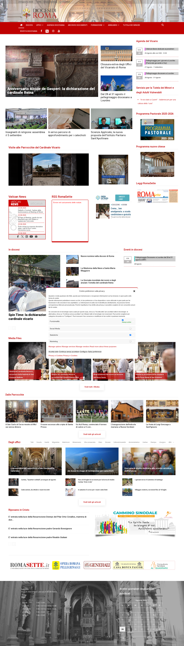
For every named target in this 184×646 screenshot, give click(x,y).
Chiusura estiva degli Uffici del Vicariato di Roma (116, 66)
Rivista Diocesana (28, 31)
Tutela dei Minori (131, 25)
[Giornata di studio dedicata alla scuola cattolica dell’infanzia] (148, 464)
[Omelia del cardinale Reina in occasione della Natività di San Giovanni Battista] (29, 361)
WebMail (66, 2)
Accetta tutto (53, 352)
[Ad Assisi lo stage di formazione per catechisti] (92, 464)
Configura (83, 352)
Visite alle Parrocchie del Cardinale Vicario (34, 147)
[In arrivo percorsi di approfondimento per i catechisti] (69, 118)
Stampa (153, 442)
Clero (100, 442)
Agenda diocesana (55, 25)
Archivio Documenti (77, 25)
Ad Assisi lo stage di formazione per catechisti (91, 471)
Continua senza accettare (69, 352)
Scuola (39, 442)
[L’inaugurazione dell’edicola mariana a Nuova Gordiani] (127, 411)
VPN (39, 2)
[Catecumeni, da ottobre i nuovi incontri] (14, 492)
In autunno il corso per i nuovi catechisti (92, 490)
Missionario (77, 442)
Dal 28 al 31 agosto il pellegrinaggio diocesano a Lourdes (116, 97)
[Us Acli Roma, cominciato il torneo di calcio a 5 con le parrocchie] (92, 411)
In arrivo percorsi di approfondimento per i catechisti (67, 134)
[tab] (18, 203)
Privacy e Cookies (56, 355)
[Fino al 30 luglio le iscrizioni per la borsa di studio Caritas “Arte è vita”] (70, 482)
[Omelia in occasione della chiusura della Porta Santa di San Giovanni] (155, 361)
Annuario (112, 25)
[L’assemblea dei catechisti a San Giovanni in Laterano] (35, 464)
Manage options (55, 346)
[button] (134, 291)
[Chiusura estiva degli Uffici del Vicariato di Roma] (116, 53)
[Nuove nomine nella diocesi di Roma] (72, 259)
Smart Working (50, 2)
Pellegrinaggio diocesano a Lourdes (160, 73)
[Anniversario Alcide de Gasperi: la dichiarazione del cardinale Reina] (52, 71)
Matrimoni (66, 442)
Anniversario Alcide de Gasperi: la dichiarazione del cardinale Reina (51, 91)
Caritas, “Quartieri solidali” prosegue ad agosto (38, 480)
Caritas (145, 442)
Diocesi (29, 25)
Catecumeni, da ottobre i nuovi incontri (35, 490)
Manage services (68, 346)
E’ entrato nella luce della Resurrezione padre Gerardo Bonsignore (40, 528)
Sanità (47, 442)
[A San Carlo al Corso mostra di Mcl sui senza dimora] (22, 411)
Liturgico (162, 442)
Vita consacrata (89, 442)
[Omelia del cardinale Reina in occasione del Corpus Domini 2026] (71, 361)
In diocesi (14, 249)
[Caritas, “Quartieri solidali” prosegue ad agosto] (14, 482)
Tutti (32, 442)
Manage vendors (82, 346)
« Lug (122, 637)
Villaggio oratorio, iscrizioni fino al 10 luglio (150, 490)
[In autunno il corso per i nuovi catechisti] (70, 492)
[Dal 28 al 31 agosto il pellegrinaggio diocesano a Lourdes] (116, 83)
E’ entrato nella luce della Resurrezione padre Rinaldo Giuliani (38, 537)
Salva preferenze (95, 352)
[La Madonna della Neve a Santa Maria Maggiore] (72, 271)
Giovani (108, 442)
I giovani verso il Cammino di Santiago (149, 480)
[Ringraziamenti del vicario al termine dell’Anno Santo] (113, 361)
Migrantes (55, 442)
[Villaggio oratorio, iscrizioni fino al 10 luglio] (127, 492)
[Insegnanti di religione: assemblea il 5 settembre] (26, 118)
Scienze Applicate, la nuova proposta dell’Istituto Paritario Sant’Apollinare (108, 135)
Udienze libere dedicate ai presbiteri (160, 49)
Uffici (38, 25)
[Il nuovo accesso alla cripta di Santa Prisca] (57, 411)
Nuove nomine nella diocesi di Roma (97, 256)
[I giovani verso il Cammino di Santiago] (127, 482)
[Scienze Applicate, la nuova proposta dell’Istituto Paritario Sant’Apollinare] (111, 118)
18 (129, 624)
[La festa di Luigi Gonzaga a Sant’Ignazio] (162, 411)
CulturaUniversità (120, 442)
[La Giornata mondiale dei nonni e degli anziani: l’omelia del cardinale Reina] (72, 283)
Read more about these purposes (103, 346)
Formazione (96, 25)
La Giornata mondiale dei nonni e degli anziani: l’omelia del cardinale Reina (98, 281)
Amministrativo (134, 442)
